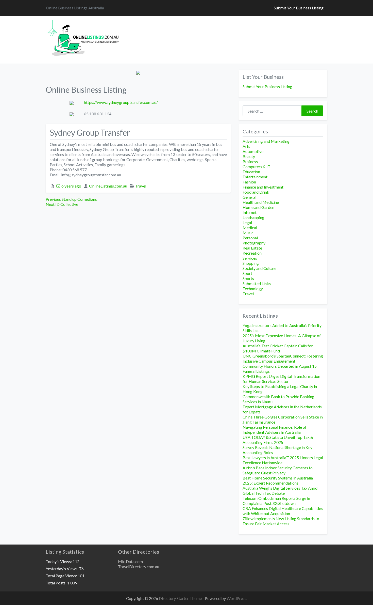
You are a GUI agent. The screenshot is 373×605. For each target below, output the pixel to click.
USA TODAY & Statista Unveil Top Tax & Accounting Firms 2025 (278, 440)
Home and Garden (258, 207)
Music (248, 232)
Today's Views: (59, 561)
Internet (250, 212)
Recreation (252, 253)
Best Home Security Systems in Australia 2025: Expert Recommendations (278, 480)
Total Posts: (56, 582)
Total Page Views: (62, 575)
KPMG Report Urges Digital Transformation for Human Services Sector (281, 379)
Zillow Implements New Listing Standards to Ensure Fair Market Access (281, 521)
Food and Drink (256, 192)
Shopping (251, 263)
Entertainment (255, 176)
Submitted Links (257, 283)
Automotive (253, 151)
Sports (248, 278)
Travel (140, 185)
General (249, 197)
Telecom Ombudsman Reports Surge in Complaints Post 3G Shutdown (276, 501)
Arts (246, 146)
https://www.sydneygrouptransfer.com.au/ (121, 102)
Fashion (249, 181)
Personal (250, 237)
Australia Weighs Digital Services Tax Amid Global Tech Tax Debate (280, 490)
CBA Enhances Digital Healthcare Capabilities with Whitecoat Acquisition (283, 511)
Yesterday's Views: (62, 568)
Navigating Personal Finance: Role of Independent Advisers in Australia (275, 430)
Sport (247, 273)
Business (250, 161)
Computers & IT (256, 166)
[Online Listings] (84, 39)
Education (251, 171)
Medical (250, 227)
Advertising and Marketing (266, 141)
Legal (247, 222)
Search (312, 110)
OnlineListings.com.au (108, 185)
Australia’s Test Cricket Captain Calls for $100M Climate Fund (278, 348)
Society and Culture (259, 268)
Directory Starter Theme (180, 598)
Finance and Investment (263, 186)
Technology (253, 288)
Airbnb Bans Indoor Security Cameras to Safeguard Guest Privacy (278, 470)
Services (250, 258)
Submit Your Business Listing (299, 7)
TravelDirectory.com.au (138, 566)
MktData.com (130, 561)
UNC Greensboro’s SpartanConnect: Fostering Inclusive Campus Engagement (283, 358)
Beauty (249, 156)
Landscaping (253, 217)
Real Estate (252, 247)
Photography (254, 242)
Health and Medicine (261, 202)
